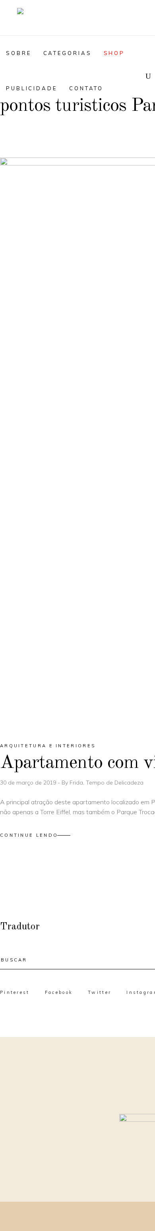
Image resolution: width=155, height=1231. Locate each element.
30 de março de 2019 (29, 782)
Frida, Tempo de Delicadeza (106, 782)
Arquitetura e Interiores (47, 745)
